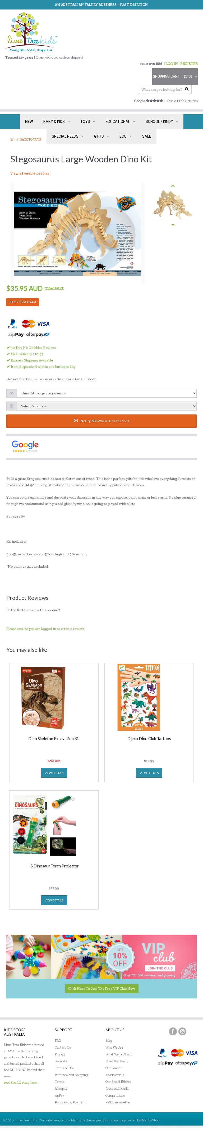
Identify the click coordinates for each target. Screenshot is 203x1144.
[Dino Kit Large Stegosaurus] (173, 205)
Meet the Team (116, 1061)
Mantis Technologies (86, 1120)
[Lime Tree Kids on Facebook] (173, 1031)
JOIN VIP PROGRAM (22, 302)
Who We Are (114, 1047)
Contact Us (63, 1047)
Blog (108, 1040)
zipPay (59, 1095)
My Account (147, 1136)
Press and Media (117, 1088)
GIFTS (99, 136)
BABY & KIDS (54, 121)
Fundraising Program (70, 1102)
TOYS (85, 121)
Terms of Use (64, 1068)
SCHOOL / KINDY (159, 121)
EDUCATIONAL (118, 121)
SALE (146, 136)
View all (29, 173)
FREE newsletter (118, 1102)
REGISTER (189, 63)
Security (61, 1061)
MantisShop (150, 1120)
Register (170, 1136)
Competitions (115, 1095)
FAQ (58, 1040)
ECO (123, 136)
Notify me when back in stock (104, 421)
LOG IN (171, 63)
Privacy (60, 1054)
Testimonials (114, 1075)
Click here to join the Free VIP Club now (101, 988)
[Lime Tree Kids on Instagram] (182, 1031)
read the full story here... (21, 1082)
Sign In (189, 1136)
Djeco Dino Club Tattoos (149, 739)
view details (54, 773)
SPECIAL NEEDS (65, 136)
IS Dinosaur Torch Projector (54, 866)
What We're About (118, 1054)
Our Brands (113, 1068)
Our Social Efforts (118, 1082)
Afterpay (61, 1088)
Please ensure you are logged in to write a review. (45, 628)
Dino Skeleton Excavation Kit (54, 739)
